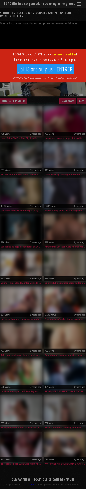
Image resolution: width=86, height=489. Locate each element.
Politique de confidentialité (67, 77)
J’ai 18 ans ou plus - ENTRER (45, 69)
